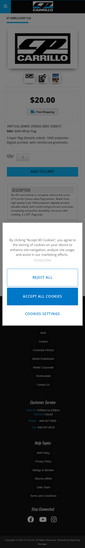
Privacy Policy (42, 260)
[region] (42, 274)
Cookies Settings (42, 313)
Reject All (42, 277)
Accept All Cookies (42, 296)
